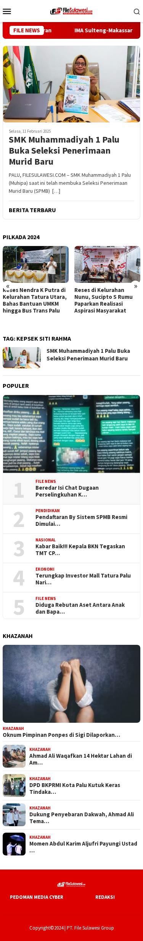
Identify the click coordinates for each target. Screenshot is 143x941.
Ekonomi (45, 569)
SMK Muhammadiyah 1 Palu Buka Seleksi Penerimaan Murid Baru (64, 150)
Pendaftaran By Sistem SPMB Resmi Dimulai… (81, 520)
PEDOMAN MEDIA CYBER (36, 897)
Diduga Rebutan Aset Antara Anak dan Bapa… (80, 608)
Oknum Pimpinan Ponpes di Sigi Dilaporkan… (61, 735)
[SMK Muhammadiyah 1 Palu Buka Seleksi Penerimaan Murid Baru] (71, 84)
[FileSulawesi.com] (71, 10)
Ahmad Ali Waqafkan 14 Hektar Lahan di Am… (80, 759)
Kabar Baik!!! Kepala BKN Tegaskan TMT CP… (80, 550)
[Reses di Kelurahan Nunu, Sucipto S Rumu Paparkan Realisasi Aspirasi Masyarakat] (107, 264)
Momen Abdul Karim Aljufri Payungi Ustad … (83, 847)
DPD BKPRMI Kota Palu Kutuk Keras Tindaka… (74, 788)
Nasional (45, 540)
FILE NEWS (45, 481)
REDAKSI (105, 897)
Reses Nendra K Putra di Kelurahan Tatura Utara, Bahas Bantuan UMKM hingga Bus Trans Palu (35, 300)
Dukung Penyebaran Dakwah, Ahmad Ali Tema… (81, 818)
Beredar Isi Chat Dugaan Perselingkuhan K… (67, 491)
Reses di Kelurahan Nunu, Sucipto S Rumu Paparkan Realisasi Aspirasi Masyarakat (103, 300)
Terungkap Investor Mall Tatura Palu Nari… (83, 579)
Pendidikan (47, 510)
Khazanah (13, 728)
